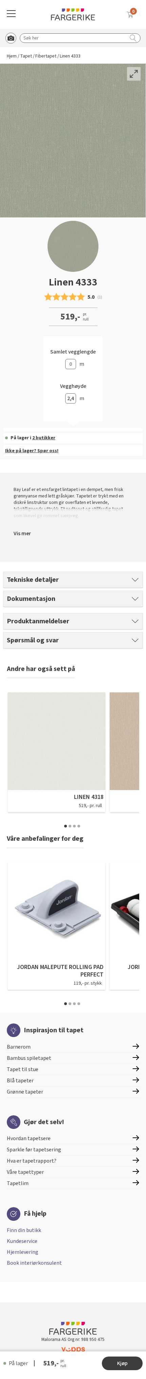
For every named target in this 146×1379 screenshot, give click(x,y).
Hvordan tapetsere (29, 1138)
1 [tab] (65, 826)
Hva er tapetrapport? (31, 1161)
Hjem (12, 56)
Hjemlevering (22, 1252)
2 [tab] (70, 826)
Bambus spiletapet (29, 1058)
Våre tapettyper (25, 1172)
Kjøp (122, 1363)
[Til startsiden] (73, 14)
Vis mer (22, 533)
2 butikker (43, 438)
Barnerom (19, 1047)
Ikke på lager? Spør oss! (31, 451)
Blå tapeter (20, 1080)
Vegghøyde (73, 386)
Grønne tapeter (25, 1092)
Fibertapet (45, 56)
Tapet (26, 56)
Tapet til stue (22, 1069)
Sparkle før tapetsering (34, 1149)
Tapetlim (18, 1183)
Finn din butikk (24, 1230)
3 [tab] (74, 826)
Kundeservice (22, 1241)
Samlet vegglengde (73, 352)
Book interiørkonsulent (34, 1263)
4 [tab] (78, 826)
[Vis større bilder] (134, 74)
